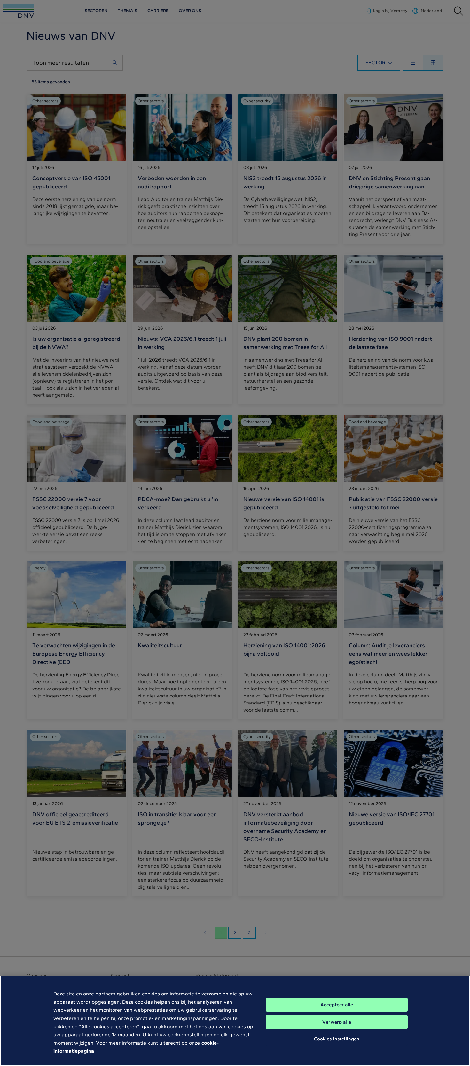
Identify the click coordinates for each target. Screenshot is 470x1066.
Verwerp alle (336, 1022)
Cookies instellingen (337, 1039)
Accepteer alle (336, 1005)
